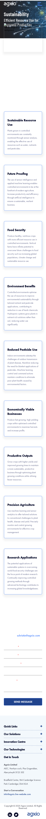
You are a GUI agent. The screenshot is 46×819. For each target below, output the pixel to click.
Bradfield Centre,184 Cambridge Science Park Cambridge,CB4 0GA (22, 781)
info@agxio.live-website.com (17, 794)
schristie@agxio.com (28, 635)
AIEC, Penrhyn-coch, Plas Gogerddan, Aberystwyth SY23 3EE (21, 770)
